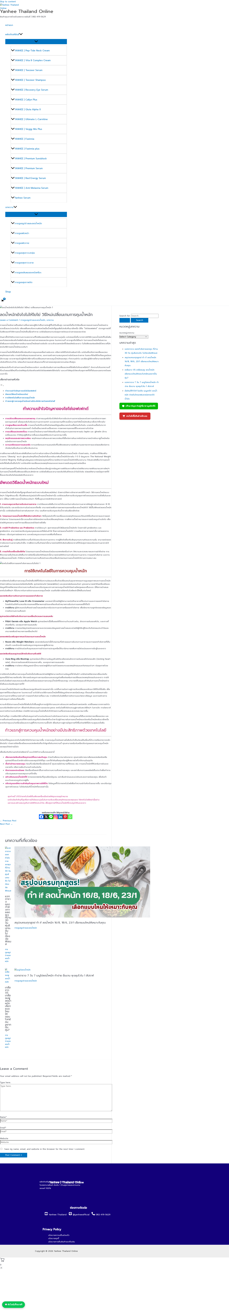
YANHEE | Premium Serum (28, 168)
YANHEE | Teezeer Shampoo (30, 80)
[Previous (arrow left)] (4, 655)
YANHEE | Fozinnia (24, 139)
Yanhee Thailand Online (26, 11)
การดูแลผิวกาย (21, 243)
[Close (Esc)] (226, 3)
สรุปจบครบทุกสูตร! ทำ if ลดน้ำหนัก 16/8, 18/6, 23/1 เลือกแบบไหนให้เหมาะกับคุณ (60, 923)
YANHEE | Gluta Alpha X (27, 109)
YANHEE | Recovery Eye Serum (31, 90)
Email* (3, 1127)
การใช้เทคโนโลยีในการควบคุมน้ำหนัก (20, 397)
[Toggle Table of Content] (2, 385)
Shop (8, 291)
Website (4, 1138)
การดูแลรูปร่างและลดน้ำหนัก (28, 223)
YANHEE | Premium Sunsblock (30, 158)
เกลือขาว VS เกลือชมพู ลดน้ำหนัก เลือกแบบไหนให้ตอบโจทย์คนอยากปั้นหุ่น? (8, 1008)
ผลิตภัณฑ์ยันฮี (12, 34)
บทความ (9, 207)
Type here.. (5, 1082)
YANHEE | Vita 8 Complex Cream (32, 60)
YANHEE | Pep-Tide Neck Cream (32, 50)
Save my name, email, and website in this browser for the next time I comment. (44, 1149)
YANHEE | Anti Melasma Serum (31, 188)
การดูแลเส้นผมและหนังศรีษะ (27, 272)
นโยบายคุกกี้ (53, 1238)
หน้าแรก (9, 25)
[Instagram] (55, 816)
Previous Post (8, 820)
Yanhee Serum (22, 197)
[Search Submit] (124, 320)
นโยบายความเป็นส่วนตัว (58, 1235)
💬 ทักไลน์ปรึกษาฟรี (13, 1304)
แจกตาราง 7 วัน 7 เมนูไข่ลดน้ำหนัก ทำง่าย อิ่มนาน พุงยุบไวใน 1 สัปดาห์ (54, 975)
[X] (46, 816)
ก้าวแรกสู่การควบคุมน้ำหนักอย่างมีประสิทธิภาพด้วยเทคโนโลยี (30, 401)
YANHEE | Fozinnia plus (26, 148)
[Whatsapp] (70, 816)
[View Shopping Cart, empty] (2, 301)
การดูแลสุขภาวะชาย (24, 262)
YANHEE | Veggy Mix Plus (28, 129)
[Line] (51, 816)
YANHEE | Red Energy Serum (30, 178)
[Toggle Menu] (36, 41)
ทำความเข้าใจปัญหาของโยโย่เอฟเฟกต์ (20, 390)
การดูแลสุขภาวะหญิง (24, 253)
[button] (21, 34)
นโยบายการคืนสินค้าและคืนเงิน (61, 1241)
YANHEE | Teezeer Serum (28, 70)
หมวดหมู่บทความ (126, 332)
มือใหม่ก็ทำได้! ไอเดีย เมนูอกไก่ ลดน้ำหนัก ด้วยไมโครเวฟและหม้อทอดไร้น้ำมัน (141, 394)
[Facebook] (41, 816)
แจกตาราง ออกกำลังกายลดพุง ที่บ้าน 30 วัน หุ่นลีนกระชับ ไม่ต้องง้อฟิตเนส (8, 920)
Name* (3, 1117)
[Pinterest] (65, 816)
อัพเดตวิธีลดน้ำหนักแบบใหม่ (16, 394)
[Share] (220, 3)
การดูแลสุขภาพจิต (23, 282)
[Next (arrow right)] (224, 655)
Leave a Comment (9, 320)
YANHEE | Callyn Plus (25, 99)
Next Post (6, 824)
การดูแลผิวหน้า (21, 233)
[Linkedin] (60, 816)
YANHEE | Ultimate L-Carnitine (31, 119)
